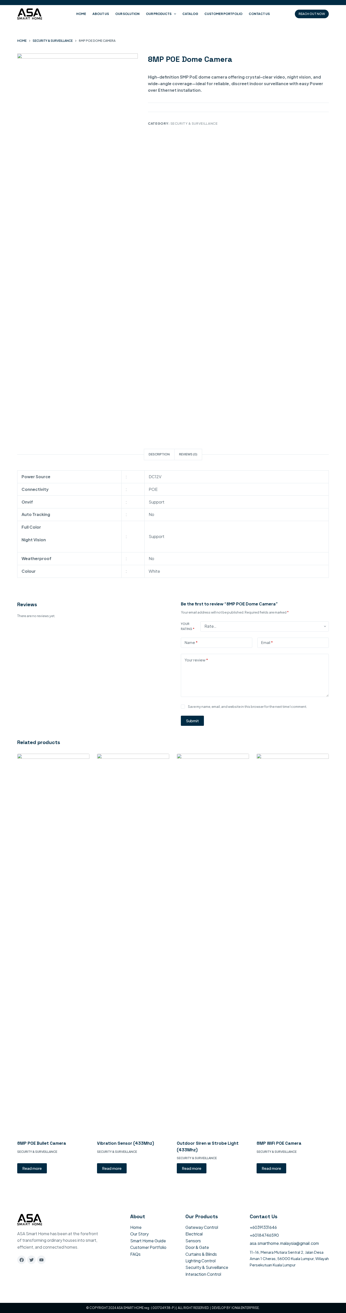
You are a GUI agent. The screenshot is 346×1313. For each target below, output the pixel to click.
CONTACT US (259, 14)
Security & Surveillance (194, 123)
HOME (81, 14)
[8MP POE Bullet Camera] (53, 944)
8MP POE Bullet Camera (41, 1143)
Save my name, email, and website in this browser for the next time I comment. (247, 707)
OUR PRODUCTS (158, 14)
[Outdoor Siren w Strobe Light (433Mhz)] (213, 944)
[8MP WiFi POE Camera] (293, 944)
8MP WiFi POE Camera (279, 1143)
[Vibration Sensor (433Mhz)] (133, 944)
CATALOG (190, 14)
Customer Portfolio (223, 14)
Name (191, 642)
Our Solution (127, 14)
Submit (192, 720)
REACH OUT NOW (312, 14)
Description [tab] (159, 454)
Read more (32, 1168)
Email (267, 642)
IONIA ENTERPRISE (245, 1308)
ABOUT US (100, 14)
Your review (196, 659)
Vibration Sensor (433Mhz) (125, 1143)
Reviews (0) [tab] (188, 454)
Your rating (188, 626)
